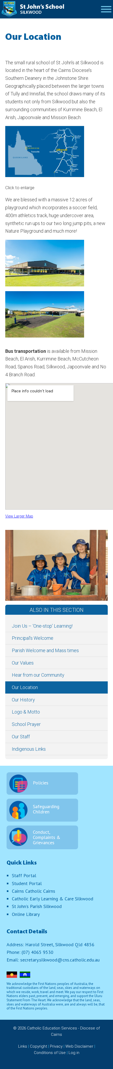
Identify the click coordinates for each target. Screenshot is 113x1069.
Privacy (56, 1046)
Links (22, 1046)
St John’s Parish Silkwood (37, 906)
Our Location (25, 687)
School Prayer (26, 724)
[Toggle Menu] (106, 9)
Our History (23, 699)
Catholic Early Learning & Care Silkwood (52, 899)
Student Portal (27, 883)
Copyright (38, 1046)
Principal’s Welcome (32, 638)
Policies (40, 783)
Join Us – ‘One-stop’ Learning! (42, 626)
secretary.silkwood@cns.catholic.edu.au (60, 960)
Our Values (23, 663)
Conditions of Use (50, 1052)
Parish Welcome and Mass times (45, 650)
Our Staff (21, 736)
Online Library (26, 914)
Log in (74, 1052)
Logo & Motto (26, 712)
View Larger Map (19, 516)
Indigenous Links (29, 749)
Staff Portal (24, 875)
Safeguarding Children (46, 809)
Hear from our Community (38, 675)
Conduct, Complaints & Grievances (46, 837)
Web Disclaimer (79, 1046)
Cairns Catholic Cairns (33, 891)
